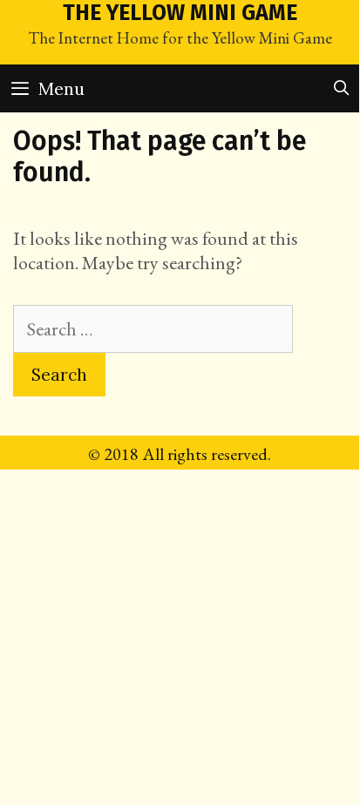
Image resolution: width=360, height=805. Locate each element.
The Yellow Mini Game (180, 13)
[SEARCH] (341, 88)
